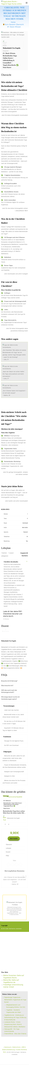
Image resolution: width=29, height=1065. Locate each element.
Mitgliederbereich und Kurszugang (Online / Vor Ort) (15, 1006)
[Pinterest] (16, 864)
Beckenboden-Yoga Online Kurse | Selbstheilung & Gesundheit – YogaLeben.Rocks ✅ (10, 60)
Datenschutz (16, 1047)
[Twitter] (20, 864)
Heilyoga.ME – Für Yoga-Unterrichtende (12, 1030)
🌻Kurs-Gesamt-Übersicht (13, 24)
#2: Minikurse (7, 800)
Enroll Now (14, 797)
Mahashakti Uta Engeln (8, 641)
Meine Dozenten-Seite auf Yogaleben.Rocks (13, 976)
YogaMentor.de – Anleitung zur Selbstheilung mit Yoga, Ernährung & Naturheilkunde (15, 1017)
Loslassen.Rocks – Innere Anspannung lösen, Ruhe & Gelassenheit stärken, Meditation (14, 1024)
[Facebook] (8, 864)
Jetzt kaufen (14, 838)
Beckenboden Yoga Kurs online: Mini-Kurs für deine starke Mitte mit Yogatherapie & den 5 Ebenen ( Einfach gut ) (14, 812)
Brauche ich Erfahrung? (9, 681)
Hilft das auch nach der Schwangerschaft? (9, 691)
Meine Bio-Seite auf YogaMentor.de (11, 981)
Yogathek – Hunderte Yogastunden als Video (13, 1011)
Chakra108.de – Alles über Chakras (15, 1033)
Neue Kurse (7, 67)
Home (13, 22)
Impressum (7, 1047)
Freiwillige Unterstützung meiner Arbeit (13, 986)
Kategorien (6, 51)
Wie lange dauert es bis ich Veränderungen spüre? (10, 698)
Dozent (5, 45)
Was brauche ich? (7, 685)
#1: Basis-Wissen (14, 27)
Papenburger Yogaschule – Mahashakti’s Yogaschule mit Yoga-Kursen (15, 1000)
